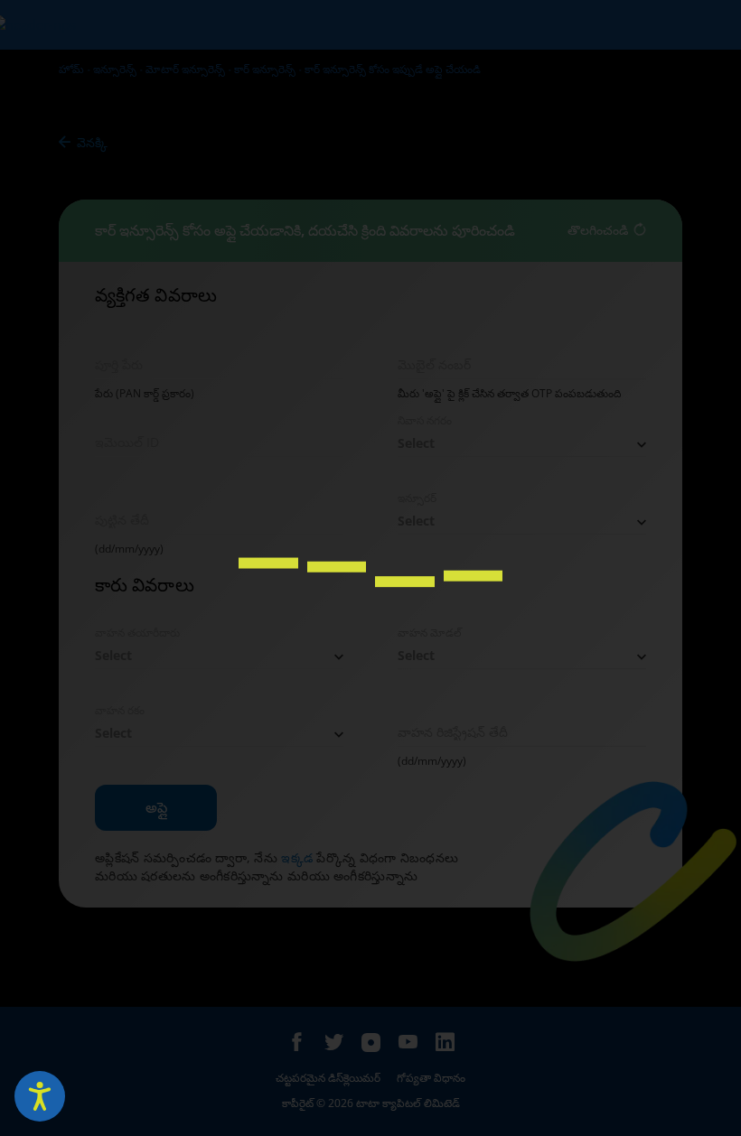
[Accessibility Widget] (39, 1096)
